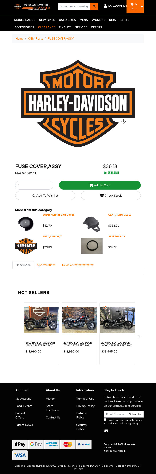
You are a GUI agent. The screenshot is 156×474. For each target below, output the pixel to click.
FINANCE (65, 27)
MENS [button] (84, 20)
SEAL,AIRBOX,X (52, 236)
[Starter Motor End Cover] (26, 224)
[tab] (23, 265)
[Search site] (94, 6)
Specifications (46, 265)
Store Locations (52, 408)
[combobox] (74, 6)
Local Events (23, 406)
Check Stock (113, 195)
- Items (133, 6)
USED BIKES (67, 20)
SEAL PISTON (116, 236)
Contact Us (53, 417)
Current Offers (20, 415)
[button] (115, 6)
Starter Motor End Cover (58, 214)
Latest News (24, 425)
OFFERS (96, 27)
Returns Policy (81, 415)
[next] (139, 336)
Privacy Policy (85, 406)
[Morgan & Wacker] (32, 6)
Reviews (68, 265)
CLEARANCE (46, 27)
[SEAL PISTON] (92, 245)
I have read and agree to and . (123, 421)
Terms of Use (85, 398)
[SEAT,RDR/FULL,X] (92, 224)
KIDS (112, 20)
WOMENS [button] (98, 20)
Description (23, 265)
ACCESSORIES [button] (24, 27)
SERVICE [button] (81, 27)
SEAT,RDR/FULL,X (119, 214)
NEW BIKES (47, 20)
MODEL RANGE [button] (24, 20)
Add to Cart (101, 185)
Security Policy (81, 427)
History (51, 398)
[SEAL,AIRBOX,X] (26, 245)
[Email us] (106, 431)
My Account (23, 398)
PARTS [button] (124, 20)
